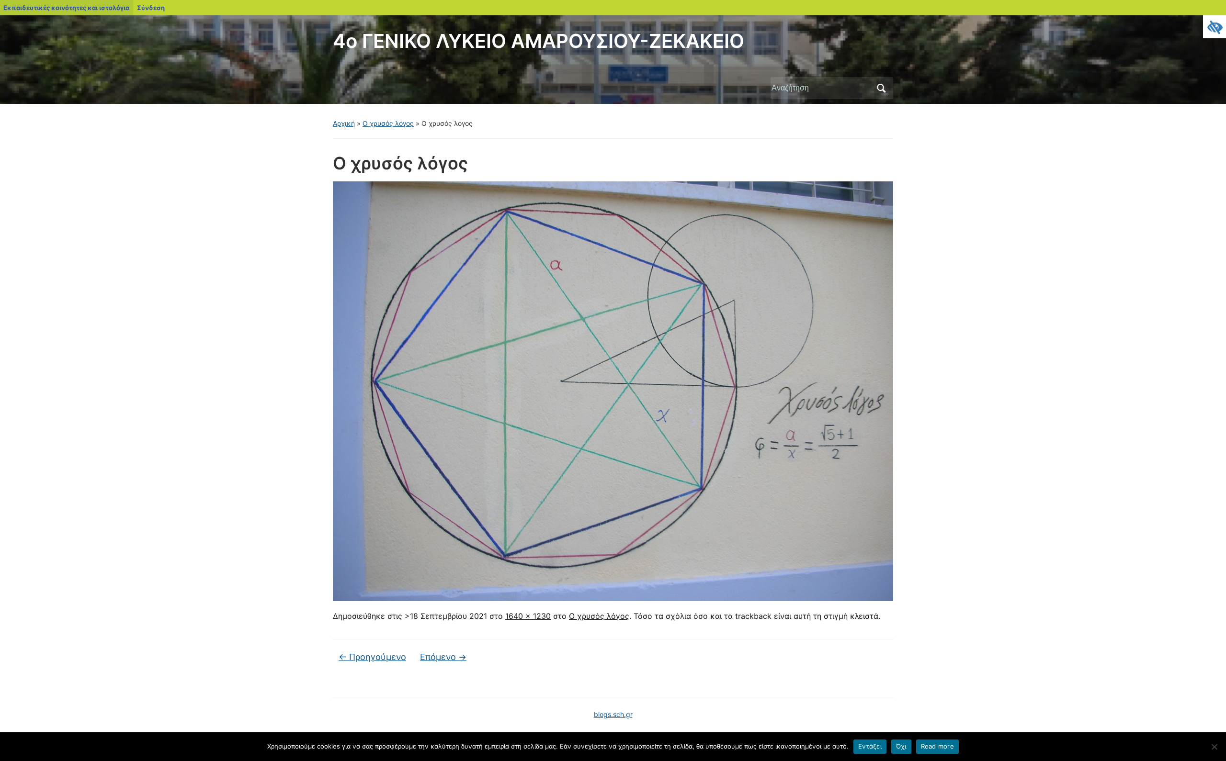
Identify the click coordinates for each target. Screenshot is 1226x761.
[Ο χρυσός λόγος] (613, 390)
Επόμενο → (443, 657)
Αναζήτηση (881, 88)
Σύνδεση (151, 7)
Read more (937, 746)
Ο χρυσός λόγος (388, 123)
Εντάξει (870, 746)
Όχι (901, 746)
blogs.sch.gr (613, 714)
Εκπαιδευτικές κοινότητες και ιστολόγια (66, 7)
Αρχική (344, 123)
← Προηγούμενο (372, 657)
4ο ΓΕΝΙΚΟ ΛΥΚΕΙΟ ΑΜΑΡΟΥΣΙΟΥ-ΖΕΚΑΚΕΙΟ (538, 41)
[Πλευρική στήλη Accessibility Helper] (1214, 26)
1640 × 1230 (528, 616)
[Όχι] (1214, 746)
